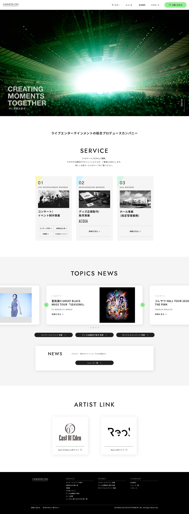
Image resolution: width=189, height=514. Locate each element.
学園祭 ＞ (46, 234)
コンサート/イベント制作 (74, 482)
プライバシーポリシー (51, 507)
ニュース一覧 (92, 362)
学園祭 (68, 488)
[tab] (95, 327)
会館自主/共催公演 (72, 485)
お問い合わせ (177, 5)
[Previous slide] (46, 305)
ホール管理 (69, 496)
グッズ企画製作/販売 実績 (92, 335)
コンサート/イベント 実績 (51, 335)
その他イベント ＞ (61, 234)
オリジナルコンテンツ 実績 (133, 335)
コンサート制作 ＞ (46, 228)
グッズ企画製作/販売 (73, 493)
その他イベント (71, 491)
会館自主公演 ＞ (61, 228)
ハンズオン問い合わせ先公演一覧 (77, 499)
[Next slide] (142, 305)
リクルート (134, 488)
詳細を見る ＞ (94, 231)
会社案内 (133, 482)
